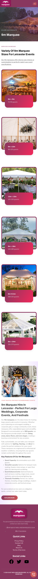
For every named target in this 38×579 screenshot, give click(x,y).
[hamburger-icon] (34, 3)
